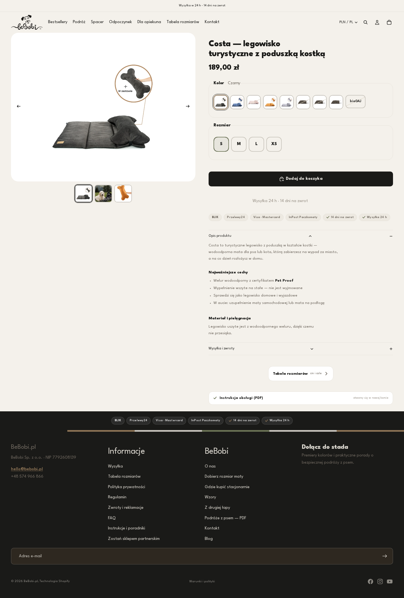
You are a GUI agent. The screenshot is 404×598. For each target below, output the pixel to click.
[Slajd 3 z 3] (123, 193)
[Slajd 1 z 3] (83, 193)
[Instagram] (380, 581)
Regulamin (117, 497)
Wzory (210, 497)
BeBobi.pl (31, 581)
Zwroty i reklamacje (125, 508)
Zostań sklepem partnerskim (134, 539)
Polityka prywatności (126, 487)
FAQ (112, 518)
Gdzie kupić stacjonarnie (227, 487)
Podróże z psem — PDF (225, 518)
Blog (209, 539)
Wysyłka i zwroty (221, 348)
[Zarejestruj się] (385, 556)
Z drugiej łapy (217, 508)
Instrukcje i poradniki (126, 528)
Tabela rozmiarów (124, 477)
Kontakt (212, 528)
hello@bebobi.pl (27, 469)
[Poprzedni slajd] (17, 107)
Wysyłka (115, 466)
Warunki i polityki (202, 581)
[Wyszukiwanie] (365, 22)
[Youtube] (389, 581)
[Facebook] (370, 581)
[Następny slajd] (189, 107)
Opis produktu (220, 236)
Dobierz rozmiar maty (224, 477)
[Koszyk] (389, 22)
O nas (210, 466)
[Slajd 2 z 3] (103, 193)
